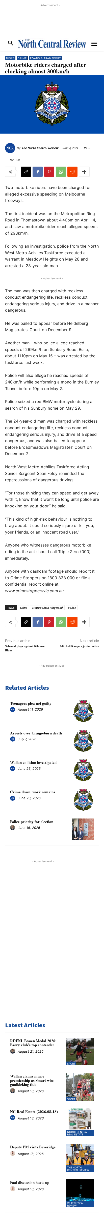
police (72, 607)
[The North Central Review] (11, 148)
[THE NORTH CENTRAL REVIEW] (52, 43)
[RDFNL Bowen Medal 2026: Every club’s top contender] (80, 1052)
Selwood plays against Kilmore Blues (24, 648)
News (10, 58)
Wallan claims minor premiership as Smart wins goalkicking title (32, 1080)
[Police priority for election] (83, 829)
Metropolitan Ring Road (47, 607)
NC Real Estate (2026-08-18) (34, 1111)
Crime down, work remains (32, 792)
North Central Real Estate (77, 1133)
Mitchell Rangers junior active (79, 646)
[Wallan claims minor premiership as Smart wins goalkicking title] (80, 1087)
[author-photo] (13, 710)
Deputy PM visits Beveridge (33, 1147)
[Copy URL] (26, 172)
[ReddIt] (72, 172)
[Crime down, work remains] (83, 800)
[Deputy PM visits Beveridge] (80, 1158)
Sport (71, 1063)
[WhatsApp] (61, 172)
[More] (84, 172)
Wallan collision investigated (33, 762)
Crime (22, 58)
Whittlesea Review (75, 1204)
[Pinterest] (49, 172)
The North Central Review (39, 148)
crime (23, 607)
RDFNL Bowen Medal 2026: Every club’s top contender (33, 1043)
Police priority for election (31, 821)
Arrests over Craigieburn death (36, 733)
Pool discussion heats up (29, 1182)
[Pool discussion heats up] (80, 1193)
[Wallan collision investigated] (83, 770)
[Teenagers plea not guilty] (83, 711)
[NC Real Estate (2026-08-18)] (80, 1122)
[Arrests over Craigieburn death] (83, 741)
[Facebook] (38, 172)
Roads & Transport (45, 58)
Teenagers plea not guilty (30, 703)
